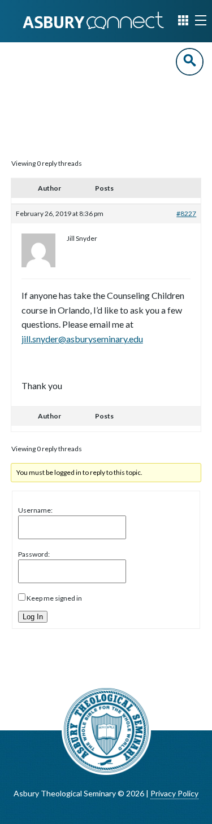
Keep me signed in (54, 598)
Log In (33, 617)
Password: (34, 554)
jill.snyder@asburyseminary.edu (82, 338)
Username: (35, 510)
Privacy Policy (174, 793)
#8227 (186, 213)
